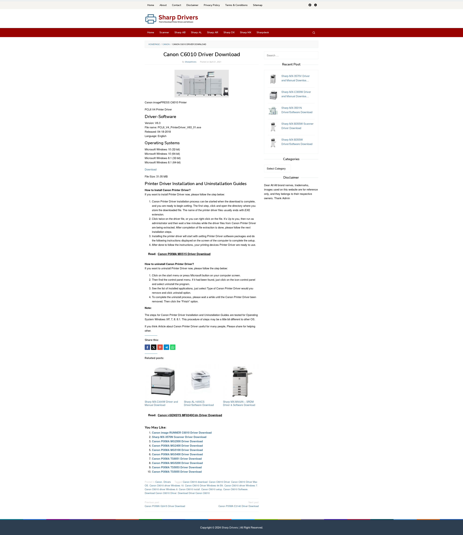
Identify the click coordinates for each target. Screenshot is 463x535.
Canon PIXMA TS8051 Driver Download (177, 459)
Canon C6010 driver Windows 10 (167, 485)
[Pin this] (160, 347)
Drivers (167, 481)
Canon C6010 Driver (219, 481)
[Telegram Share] (166, 347)
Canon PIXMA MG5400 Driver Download (177, 454)
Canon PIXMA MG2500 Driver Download (177, 441)
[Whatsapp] (172, 347)
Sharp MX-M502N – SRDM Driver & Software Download (239, 403)
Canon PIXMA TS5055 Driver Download (177, 472)
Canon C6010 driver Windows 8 (161, 489)
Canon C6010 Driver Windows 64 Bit (204, 485)
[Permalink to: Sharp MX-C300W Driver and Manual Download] (162, 381)
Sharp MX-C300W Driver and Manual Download (161, 403)
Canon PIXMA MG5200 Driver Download (177, 463)
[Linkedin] (315, 5)
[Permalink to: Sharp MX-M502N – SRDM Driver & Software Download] (241, 381)
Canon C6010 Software (235, 489)
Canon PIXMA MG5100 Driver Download (177, 450)
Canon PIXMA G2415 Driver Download (165, 504)
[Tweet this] (153, 347)
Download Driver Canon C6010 (194, 493)
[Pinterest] (310, 5)
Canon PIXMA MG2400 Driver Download (177, 446)
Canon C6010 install (189, 489)
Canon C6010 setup (211, 489)
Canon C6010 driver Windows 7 (240, 485)
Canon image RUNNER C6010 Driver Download (182, 433)
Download (150, 169)
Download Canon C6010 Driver (160, 493)
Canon (158, 481)
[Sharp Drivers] (172, 18)
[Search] (313, 32)
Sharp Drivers (230, 527)
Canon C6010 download (195, 481)
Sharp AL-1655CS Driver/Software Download (199, 403)
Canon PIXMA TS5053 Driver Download (177, 467)
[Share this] (147, 347)
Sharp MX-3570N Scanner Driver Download (179, 437)
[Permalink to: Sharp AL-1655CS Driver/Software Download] (202, 381)
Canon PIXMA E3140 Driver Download (238, 504)
